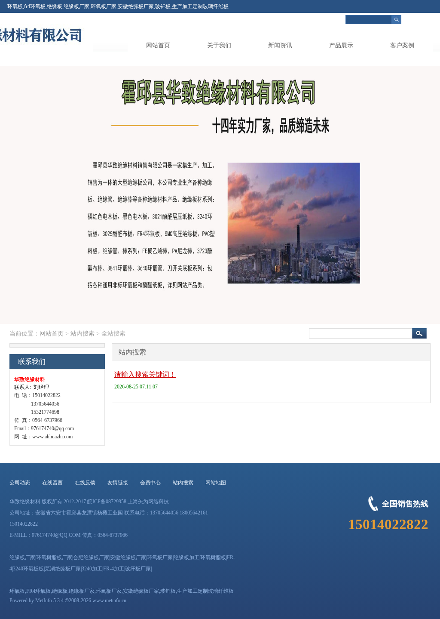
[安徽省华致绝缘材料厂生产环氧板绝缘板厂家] (50, 50)
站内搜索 (82, 333)
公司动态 (19, 483)
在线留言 (52, 483)
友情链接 (117, 483)
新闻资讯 (280, 45)
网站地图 (215, 483)
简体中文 (422, 19)
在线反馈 (85, 483)
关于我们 (219, 45)
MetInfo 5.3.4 (49, 600)
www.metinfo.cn (109, 600)
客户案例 (402, 45)
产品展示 (341, 45)
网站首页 (158, 45)
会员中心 (150, 483)
